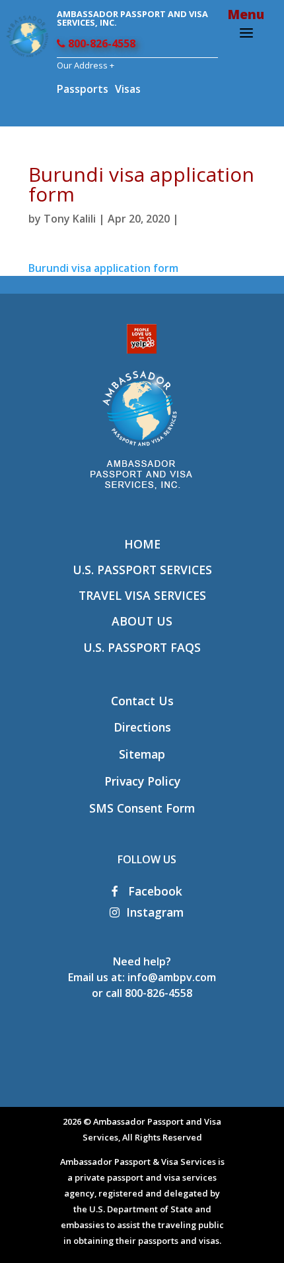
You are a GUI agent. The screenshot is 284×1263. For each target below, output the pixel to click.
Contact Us (142, 701)
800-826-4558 (100, 43)
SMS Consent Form (142, 808)
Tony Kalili (70, 218)
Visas (128, 89)
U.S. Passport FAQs (142, 647)
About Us (142, 621)
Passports (82, 89)
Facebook (153, 891)
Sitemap (142, 754)
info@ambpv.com (171, 977)
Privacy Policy (142, 781)
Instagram (155, 912)
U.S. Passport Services (142, 570)
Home (142, 544)
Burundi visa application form (103, 268)
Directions (142, 727)
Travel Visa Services (142, 595)
